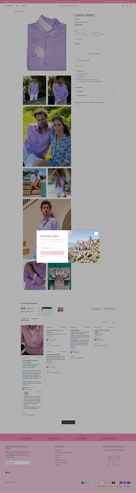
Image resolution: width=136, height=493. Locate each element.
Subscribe (52, 253)
